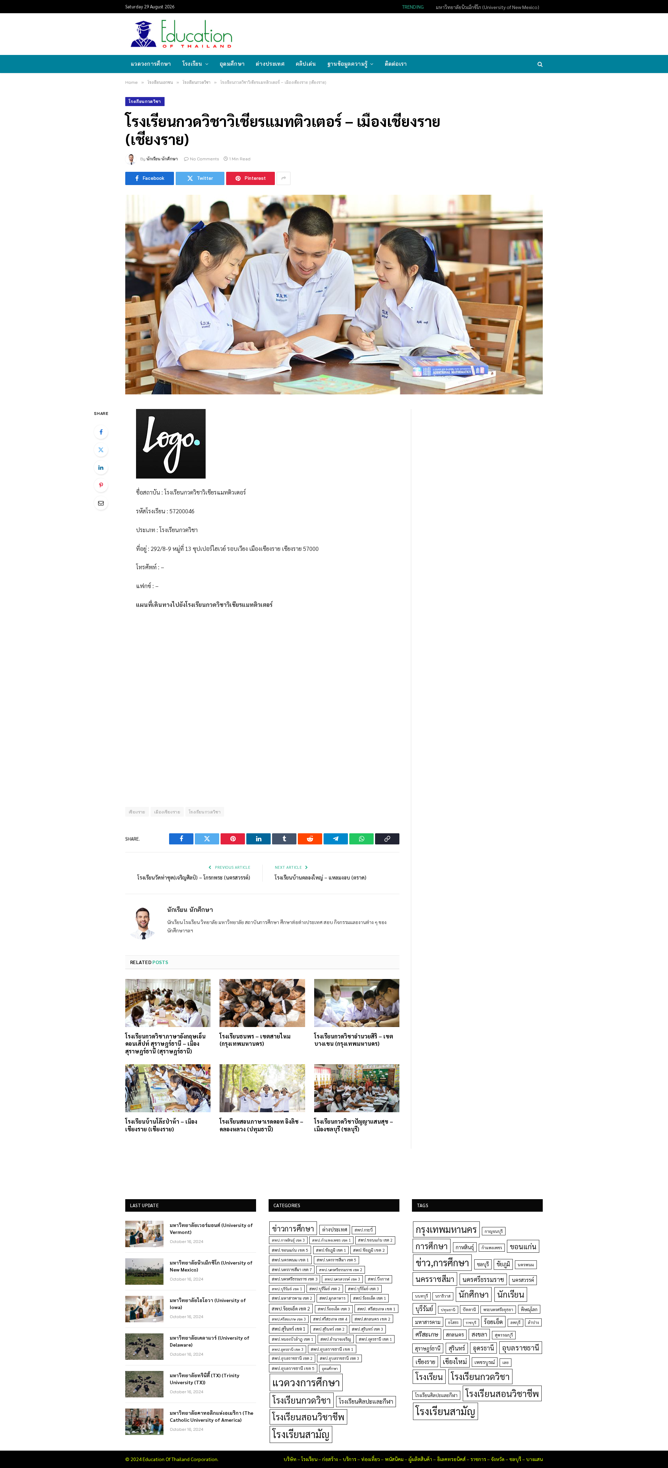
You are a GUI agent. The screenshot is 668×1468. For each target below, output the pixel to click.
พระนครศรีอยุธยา (498, 1309)
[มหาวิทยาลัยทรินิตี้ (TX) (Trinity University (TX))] (144, 1384)
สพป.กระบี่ (364, 1230)
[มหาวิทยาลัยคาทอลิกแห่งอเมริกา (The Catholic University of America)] (144, 1422)
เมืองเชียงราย (167, 812)
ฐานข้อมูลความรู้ (347, 64)
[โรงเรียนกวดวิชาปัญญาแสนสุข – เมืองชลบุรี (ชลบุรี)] (356, 1088)
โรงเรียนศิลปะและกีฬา (366, 1401)
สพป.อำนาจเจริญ (335, 1339)
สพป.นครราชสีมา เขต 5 (336, 1259)
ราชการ (478, 1459)
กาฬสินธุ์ (465, 1247)
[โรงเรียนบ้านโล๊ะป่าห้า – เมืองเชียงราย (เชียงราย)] (167, 1088)
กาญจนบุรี (494, 1231)
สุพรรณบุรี (504, 1335)
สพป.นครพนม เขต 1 (290, 1259)
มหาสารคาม (427, 1321)
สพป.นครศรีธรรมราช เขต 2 (340, 1269)
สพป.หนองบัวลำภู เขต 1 (292, 1339)
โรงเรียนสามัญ (300, 1434)
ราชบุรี (471, 1322)
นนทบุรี (421, 1296)
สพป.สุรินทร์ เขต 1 (288, 1329)
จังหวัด (497, 1459)
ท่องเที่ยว (370, 1459)
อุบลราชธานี (520, 1347)
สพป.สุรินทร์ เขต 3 (367, 1329)
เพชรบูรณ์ (485, 1362)
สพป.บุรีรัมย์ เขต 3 (363, 1288)
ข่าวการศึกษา (293, 1228)
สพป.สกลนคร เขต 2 (372, 1319)
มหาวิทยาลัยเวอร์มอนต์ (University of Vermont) (211, 1228)
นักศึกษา (474, 1294)
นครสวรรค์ (523, 1280)
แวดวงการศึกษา (151, 64)
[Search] (539, 64)
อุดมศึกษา (232, 64)
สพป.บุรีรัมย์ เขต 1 (287, 1288)
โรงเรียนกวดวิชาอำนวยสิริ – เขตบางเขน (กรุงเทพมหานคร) (353, 1040)
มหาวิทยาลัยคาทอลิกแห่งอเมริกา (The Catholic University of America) (211, 1416)
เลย (505, 1362)
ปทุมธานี (448, 1309)
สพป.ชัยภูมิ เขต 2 (369, 1250)
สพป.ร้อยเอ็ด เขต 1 (369, 1298)
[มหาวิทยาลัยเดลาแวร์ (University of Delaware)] (144, 1346)
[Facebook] (101, 432)
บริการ (349, 1459)
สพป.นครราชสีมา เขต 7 (292, 1269)
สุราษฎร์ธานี (427, 1348)
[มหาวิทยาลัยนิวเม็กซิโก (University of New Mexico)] (144, 1271)
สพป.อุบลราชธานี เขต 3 (339, 1358)
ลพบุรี (515, 1322)
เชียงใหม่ (455, 1361)
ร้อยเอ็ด (493, 1321)
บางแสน (534, 1459)
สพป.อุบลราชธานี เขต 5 (293, 1368)
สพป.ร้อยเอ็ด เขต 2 (291, 1308)
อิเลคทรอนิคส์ (451, 1459)
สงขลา (479, 1334)
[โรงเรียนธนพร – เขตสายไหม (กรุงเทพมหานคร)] (262, 1003)
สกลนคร (455, 1334)
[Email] (101, 503)
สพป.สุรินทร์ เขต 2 (328, 1329)
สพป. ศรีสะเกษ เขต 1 (376, 1308)
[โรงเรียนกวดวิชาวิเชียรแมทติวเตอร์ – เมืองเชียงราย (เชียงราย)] (334, 294)
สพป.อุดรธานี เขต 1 (375, 1339)
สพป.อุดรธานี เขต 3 (287, 1349)
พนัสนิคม (394, 1459)
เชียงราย (137, 812)
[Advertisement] (415, 33)
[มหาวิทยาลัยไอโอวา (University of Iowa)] (144, 1309)
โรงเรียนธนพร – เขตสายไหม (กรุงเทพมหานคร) (255, 1040)
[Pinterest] (101, 485)
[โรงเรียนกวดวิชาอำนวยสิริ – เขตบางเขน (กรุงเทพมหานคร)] (356, 1003)
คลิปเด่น (306, 64)
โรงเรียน (192, 64)
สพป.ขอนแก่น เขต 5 (290, 1250)
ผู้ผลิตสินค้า (420, 1459)
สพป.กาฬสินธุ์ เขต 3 (288, 1240)
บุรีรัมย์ (424, 1309)
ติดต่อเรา (396, 64)
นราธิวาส (443, 1296)
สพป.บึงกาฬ (378, 1279)
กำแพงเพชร (492, 1247)
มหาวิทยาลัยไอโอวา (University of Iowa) (208, 1303)
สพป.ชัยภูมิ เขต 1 (331, 1250)
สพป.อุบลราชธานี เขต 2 (292, 1358)
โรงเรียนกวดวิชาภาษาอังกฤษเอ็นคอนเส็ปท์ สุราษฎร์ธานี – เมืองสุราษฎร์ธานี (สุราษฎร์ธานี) (165, 1044)
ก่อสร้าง (330, 1459)
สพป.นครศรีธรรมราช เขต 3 (294, 1279)
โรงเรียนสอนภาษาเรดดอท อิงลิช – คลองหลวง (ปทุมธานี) (261, 1125)
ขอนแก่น (523, 1246)
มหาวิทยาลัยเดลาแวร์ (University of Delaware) (209, 1341)
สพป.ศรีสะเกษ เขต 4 (330, 1319)
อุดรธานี (483, 1348)
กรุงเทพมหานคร (446, 1229)
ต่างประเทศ (270, 64)
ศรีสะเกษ (426, 1334)
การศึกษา (431, 1246)
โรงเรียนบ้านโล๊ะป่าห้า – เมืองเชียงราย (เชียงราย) (161, 1125)
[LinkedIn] (101, 467)
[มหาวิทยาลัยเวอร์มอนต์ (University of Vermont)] (144, 1234)
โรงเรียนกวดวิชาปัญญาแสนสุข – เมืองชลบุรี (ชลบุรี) (353, 1125)
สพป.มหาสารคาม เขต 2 (292, 1298)
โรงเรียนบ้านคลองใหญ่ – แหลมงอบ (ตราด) (320, 877)
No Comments (204, 158)
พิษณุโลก (529, 1309)
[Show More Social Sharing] (284, 178)
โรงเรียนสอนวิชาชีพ (308, 1416)
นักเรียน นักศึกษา (162, 158)
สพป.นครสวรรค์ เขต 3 (342, 1279)
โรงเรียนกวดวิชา (145, 101)
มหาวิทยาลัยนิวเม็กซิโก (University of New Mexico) (487, 7)
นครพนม (526, 1264)
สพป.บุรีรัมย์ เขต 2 (324, 1288)
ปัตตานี (469, 1309)
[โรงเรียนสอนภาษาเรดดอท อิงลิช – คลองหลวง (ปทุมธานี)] (262, 1088)
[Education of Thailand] (181, 34)
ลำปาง (533, 1322)
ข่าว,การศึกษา (442, 1262)
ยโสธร (453, 1322)
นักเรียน (510, 1294)
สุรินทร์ (456, 1348)
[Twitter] (101, 450)
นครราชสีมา (434, 1279)
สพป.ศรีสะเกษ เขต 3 (289, 1319)
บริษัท (290, 1459)
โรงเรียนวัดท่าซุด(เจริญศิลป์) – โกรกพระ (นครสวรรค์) (193, 877)
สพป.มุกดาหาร (332, 1298)
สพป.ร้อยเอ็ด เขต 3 (334, 1308)
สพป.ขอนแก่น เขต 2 (375, 1240)
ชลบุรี (483, 1264)
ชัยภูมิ (503, 1264)
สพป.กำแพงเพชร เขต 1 (331, 1240)
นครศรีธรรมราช (483, 1279)
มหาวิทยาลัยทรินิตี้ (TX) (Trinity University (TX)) (204, 1378)
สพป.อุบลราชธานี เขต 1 (332, 1349)
